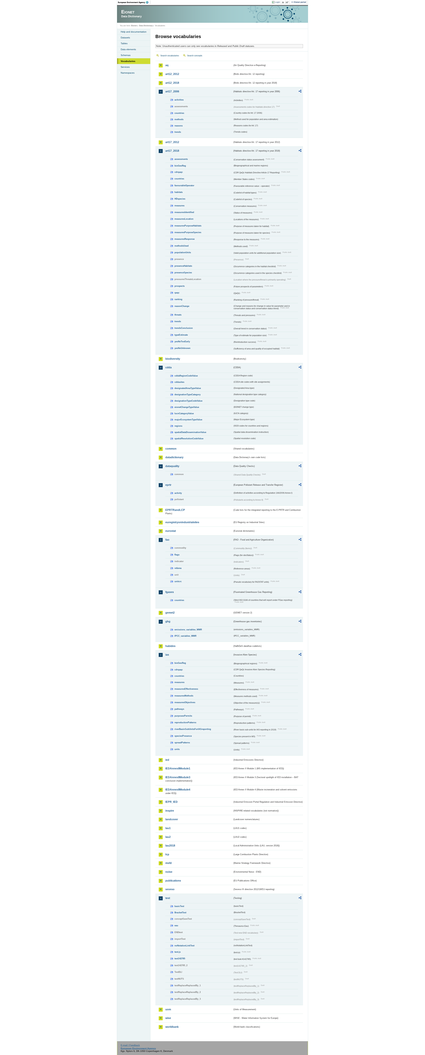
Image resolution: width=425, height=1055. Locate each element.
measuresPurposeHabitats (187, 225)
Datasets (125, 37)
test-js (177, 952)
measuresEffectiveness (186, 689)
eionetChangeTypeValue (186, 407)
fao (167, 539)
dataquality (172, 466)
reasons (178, 125)
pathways (179, 709)
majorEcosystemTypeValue (188, 419)
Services (125, 67)
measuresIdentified (184, 212)
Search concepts (194, 56)
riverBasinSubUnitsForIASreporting (192, 729)
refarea (177, 568)
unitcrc (178, 581)
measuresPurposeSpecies (187, 232)
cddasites (179, 382)
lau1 (168, 828)
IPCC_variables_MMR (185, 636)
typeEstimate (181, 335)
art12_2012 (172, 74)
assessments (181, 159)
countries (179, 113)
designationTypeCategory (187, 394)
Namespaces (127, 72)
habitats (178, 192)
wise (168, 1018)
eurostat (170, 530)
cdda (168, 367)
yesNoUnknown (182, 348)
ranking (178, 299)
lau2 (168, 837)
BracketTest (180, 912)
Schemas (125, 55)
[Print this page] (283, 2)
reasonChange (181, 306)
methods (178, 119)
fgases (169, 592)
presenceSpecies (183, 272)
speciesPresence (183, 736)
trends (177, 132)
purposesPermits (183, 716)
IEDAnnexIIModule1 (177, 768)
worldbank (172, 1026)
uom (168, 1009)
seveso (169, 889)
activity (178, 493)
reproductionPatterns (185, 722)
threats (177, 315)
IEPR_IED (171, 801)
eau (176, 925)
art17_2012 (172, 142)
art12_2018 (172, 82)
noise (168, 871)
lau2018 (170, 845)
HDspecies (179, 199)
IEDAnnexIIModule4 (177, 789)
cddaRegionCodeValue (186, 375)
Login (277, 2)
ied (167, 759)
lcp (167, 854)
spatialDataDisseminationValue (190, 432)
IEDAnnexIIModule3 (177, 777)
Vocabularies (128, 61)
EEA (134, 2)
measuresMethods (183, 695)
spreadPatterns (182, 742)
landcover (171, 819)
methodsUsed (181, 246)
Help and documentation (133, 31)
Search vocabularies (169, 56)
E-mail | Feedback (130, 1045)
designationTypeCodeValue (188, 401)
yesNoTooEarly (182, 341)
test (167, 898)
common (170, 448)
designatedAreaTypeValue (187, 388)
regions (178, 426)
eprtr (168, 484)
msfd (168, 863)
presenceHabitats (183, 266)
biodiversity (172, 358)
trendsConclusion (183, 328)
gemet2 (170, 612)
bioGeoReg (180, 165)
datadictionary (174, 457)
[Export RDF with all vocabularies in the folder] (300, 92)
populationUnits (182, 252)
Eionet (134, 26)
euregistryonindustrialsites (182, 522)
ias (167, 654)
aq (167, 65)
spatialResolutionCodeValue (188, 438)
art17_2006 (172, 91)
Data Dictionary (146, 26)
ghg (167, 621)
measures (179, 205)
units (177, 749)
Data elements (128, 49)
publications (173, 880)
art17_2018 (172, 150)
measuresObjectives (184, 702)
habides (170, 646)
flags (176, 554)
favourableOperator (184, 185)
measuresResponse (184, 239)
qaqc (176, 292)
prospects (179, 286)
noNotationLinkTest (184, 945)
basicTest (179, 906)
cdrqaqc (178, 172)
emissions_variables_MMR (188, 629)
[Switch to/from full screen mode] (288, 2)
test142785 (179, 958)
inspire (169, 810)
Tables (124, 43)
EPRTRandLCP (175, 510)
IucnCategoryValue (184, 413)
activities (179, 100)
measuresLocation (183, 219)
